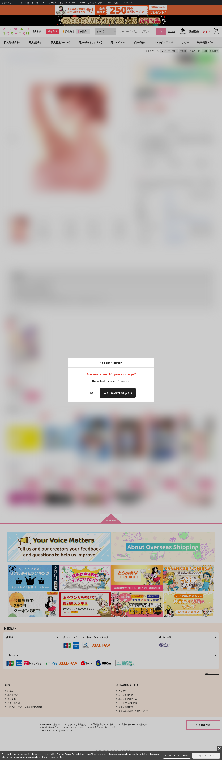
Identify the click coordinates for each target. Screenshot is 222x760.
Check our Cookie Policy (177, 755)
